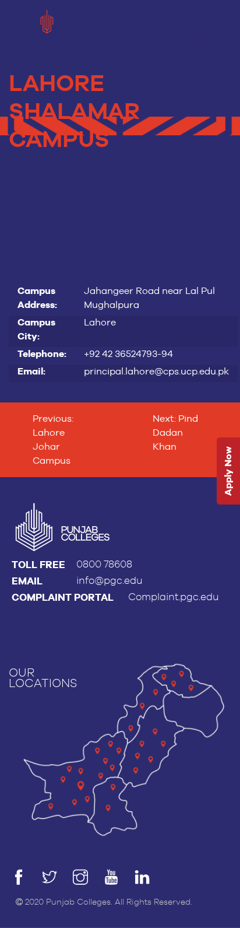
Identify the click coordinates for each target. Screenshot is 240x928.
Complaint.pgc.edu (173, 597)
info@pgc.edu (109, 581)
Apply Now (228, 471)
